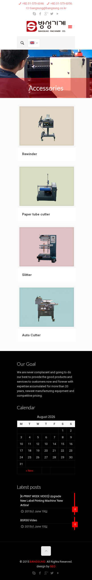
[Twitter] (52, 14)
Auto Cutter (31, 335)
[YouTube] (57, 14)
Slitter (27, 275)
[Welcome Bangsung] (46, 27)
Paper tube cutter (36, 214)
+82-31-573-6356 (61, 3)
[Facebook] (40, 14)
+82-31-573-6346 (33, 3)
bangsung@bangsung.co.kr (48, 8)
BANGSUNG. (38, 561)
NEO (53, 566)
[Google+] (46, 14)
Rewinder (29, 154)
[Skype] (34, 14)
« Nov (29, 470)
